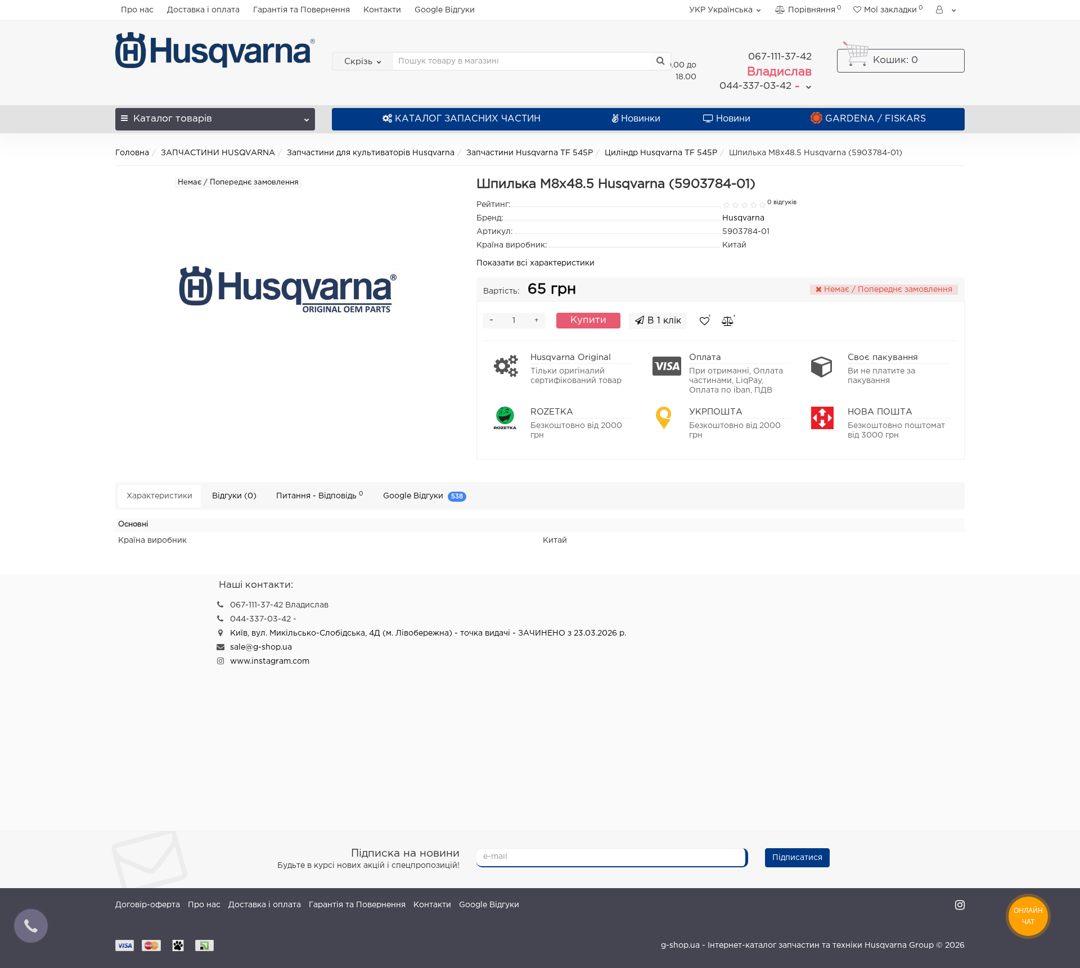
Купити (588, 320)
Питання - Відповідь (319, 495)
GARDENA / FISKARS (875, 119)
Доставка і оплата (203, 10)
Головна (132, 153)
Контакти (382, 10)
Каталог (172, 119)
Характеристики (159, 496)
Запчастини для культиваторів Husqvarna (370, 153)
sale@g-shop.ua (261, 647)
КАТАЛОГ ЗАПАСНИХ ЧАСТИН (468, 119)
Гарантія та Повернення (301, 10)
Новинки (640, 119)
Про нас (137, 10)
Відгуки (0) (234, 496)
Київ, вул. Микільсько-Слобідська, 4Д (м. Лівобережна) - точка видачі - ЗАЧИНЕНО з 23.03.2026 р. (428, 633)
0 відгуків (781, 202)
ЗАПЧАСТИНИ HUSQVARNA (218, 153)
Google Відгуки (445, 10)
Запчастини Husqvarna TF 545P (529, 153)
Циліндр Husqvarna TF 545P (661, 153)
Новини (733, 119)
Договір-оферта (147, 905)
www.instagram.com (269, 661)
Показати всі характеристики (535, 263)
